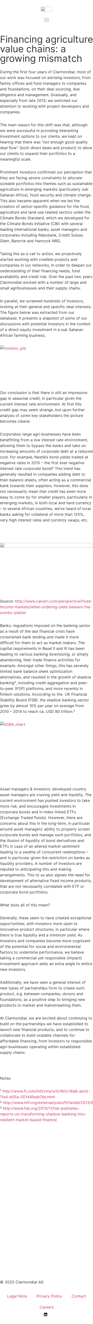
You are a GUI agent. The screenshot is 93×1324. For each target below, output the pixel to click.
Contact (79, 1296)
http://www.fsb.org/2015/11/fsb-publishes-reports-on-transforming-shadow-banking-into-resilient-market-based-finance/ (43, 1114)
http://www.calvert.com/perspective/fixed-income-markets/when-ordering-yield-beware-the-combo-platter (46, 607)
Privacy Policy (49, 1296)
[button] (46, 20)
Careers (47, 1307)
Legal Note (17, 1296)
